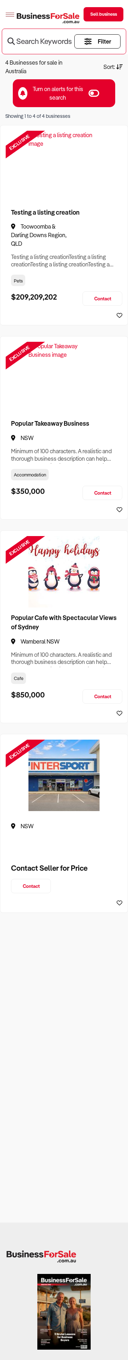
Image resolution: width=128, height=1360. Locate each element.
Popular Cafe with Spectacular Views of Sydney (64, 622)
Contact (102, 298)
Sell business (103, 14)
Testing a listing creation (45, 212)
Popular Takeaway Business (50, 423)
